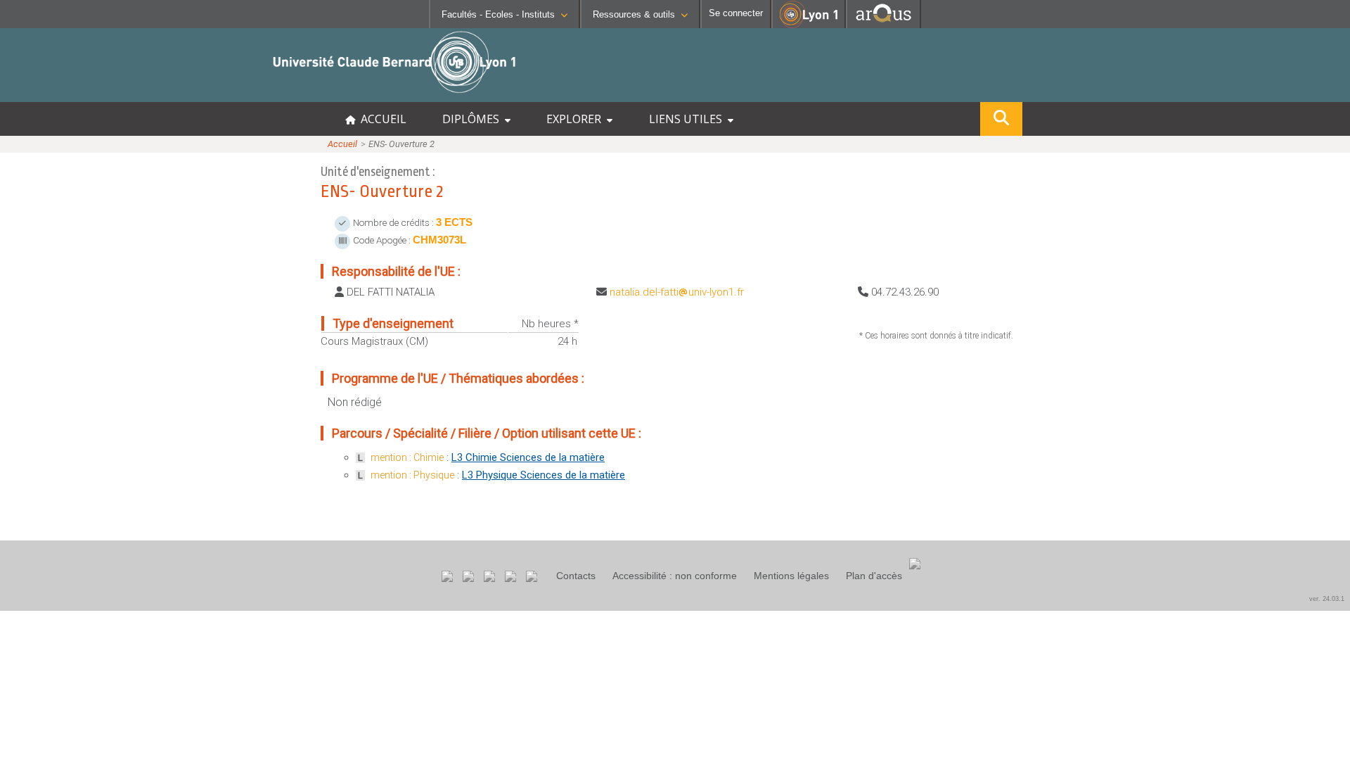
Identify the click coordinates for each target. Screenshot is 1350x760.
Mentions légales (791, 575)
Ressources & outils (634, 14)
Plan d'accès (874, 575)
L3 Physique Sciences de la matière (543, 475)
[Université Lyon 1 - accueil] (124, 95)
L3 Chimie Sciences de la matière (528, 457)
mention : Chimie (407, 457)
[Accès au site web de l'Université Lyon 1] (808, 25)
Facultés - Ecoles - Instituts (498, 14)
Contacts (576, 575)
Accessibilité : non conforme (674, 575)
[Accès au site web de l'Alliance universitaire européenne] (883, 24)
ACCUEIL (380, 119)
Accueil (342, 144)
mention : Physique (412, 475)
